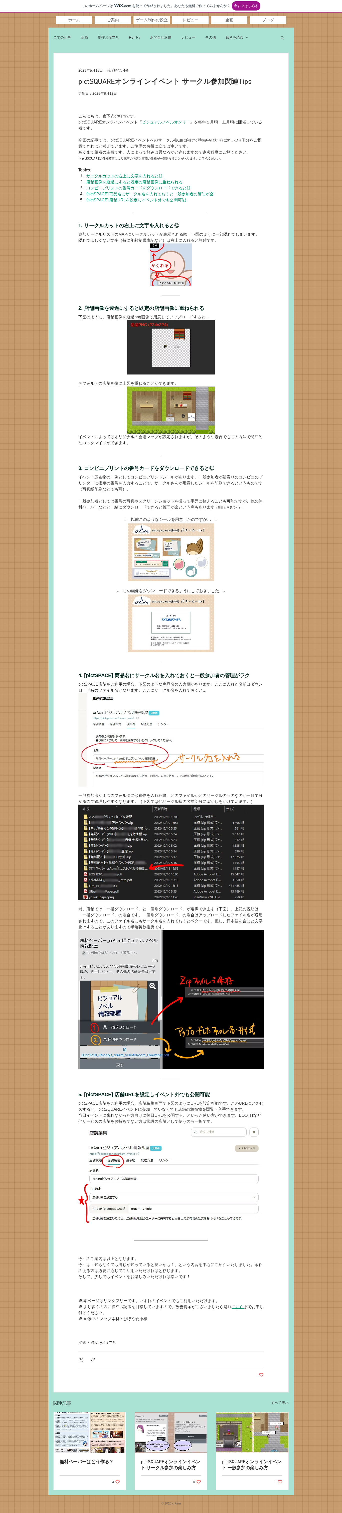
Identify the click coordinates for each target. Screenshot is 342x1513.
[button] (113, 20)
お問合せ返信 (160, 37)
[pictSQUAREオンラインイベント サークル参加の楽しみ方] (171, 1432)
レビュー (188, 37)
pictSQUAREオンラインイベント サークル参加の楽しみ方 (170, 1465)
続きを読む (234, 37)
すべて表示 (280, 1403)
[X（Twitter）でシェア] (80, 1359)
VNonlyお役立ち (103, 1342)
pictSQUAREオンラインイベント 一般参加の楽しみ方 (251, 1465)
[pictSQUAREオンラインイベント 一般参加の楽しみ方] (252, 1432)
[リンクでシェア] (93, 1359)
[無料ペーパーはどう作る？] (90, 1432)
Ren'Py (134, 37)
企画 (84, 37)
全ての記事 (62, 37)
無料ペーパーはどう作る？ (87, 1462)
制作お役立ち (108, 37)
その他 (210, 37)
